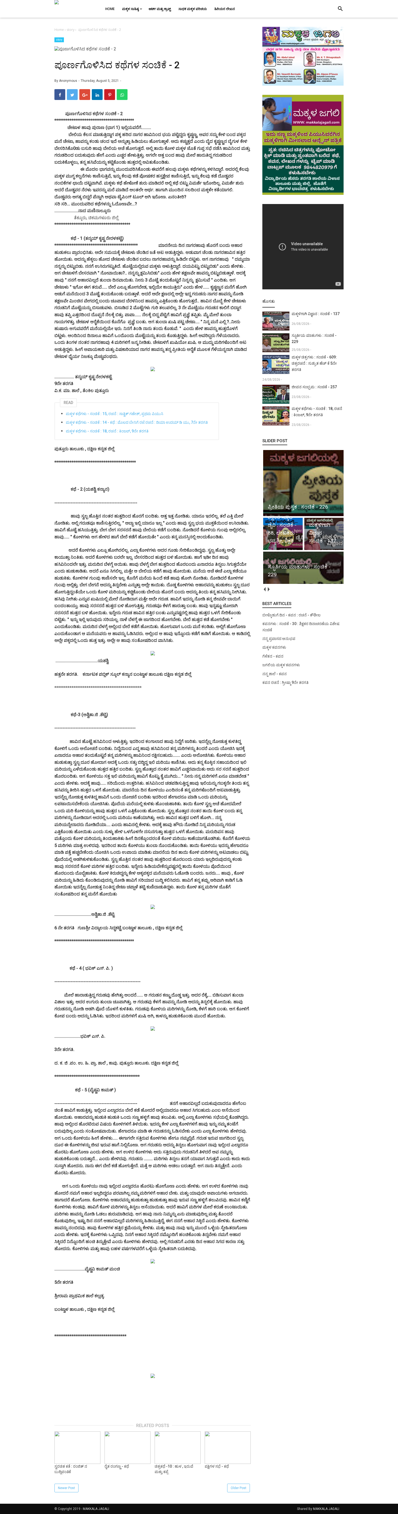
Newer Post (66, 1488)
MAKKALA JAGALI (96, 1509)
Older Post (238, 1488)
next (268, 589)
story (59, 39)
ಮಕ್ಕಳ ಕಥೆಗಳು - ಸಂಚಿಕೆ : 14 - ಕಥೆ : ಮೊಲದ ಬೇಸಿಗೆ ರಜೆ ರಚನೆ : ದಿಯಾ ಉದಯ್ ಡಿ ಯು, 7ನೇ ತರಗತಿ (137, 422)
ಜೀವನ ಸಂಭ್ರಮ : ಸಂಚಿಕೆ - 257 (314, 387)
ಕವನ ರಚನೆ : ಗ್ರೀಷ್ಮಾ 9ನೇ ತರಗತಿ (285, 682)
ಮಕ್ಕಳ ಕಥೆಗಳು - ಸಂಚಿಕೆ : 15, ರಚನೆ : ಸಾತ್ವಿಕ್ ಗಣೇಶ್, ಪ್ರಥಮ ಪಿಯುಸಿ (114, 414)
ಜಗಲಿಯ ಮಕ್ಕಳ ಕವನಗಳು (281, 665)
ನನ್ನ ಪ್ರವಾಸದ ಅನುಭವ (278, 638)
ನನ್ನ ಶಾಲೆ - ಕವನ (274, 674)
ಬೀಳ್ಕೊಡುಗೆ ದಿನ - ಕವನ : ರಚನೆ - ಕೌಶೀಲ (291, 615)
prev (264, 589)
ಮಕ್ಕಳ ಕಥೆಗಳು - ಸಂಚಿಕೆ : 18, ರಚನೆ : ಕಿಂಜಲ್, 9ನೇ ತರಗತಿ (107, 431)
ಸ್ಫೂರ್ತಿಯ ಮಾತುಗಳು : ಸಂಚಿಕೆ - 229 (314, 338)
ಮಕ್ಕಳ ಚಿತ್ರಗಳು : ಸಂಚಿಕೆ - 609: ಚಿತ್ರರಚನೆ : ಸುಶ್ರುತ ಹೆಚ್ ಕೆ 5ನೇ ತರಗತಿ (314, 363)
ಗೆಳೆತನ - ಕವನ (272, 656)
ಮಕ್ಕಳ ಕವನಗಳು (274, 647)
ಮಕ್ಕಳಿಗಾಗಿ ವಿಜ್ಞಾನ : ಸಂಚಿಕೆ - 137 (316, 314)
